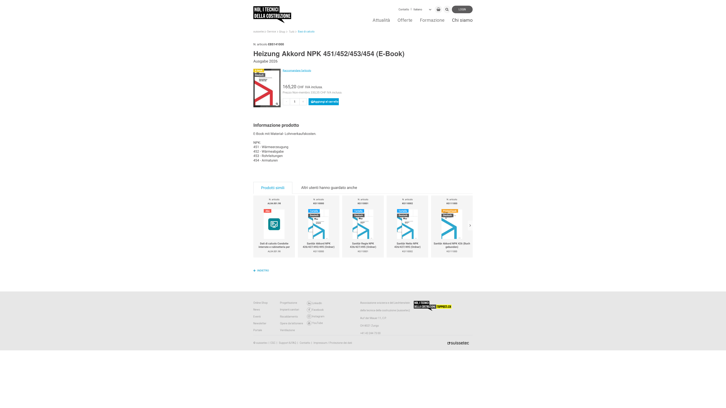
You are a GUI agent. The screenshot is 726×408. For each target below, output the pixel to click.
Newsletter (259, 323)
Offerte (405, 20)
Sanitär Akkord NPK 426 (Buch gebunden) (452, 245)
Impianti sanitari (289, 309)
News (256, 309)
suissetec (259, 31)
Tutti (291, 31)
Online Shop (260, 302)
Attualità (381, 20)
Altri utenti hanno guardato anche (329, 187)
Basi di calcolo (306, 31)
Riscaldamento (289, 316)
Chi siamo (462, 20)
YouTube (317, 323)
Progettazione (288, 302)
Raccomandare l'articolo (297, 70)
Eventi (257, 316)
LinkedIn (317, 303)
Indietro (263, 270)
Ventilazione (287, 330)
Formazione (432, 20)
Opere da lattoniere (291, 323)
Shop (282, 31)
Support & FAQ (288, 342)
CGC (273, 342)
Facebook (318, 309)
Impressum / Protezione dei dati (333, 342)
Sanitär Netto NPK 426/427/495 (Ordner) (407, 245)
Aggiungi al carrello (326, 101)
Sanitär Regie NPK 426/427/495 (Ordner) (363, 245)
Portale (257, 330)
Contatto (404, 9)
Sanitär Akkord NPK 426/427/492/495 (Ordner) (318, 245)
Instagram (318, 316)
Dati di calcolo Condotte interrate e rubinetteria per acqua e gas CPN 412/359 (274, 245)
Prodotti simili (273, 187)
